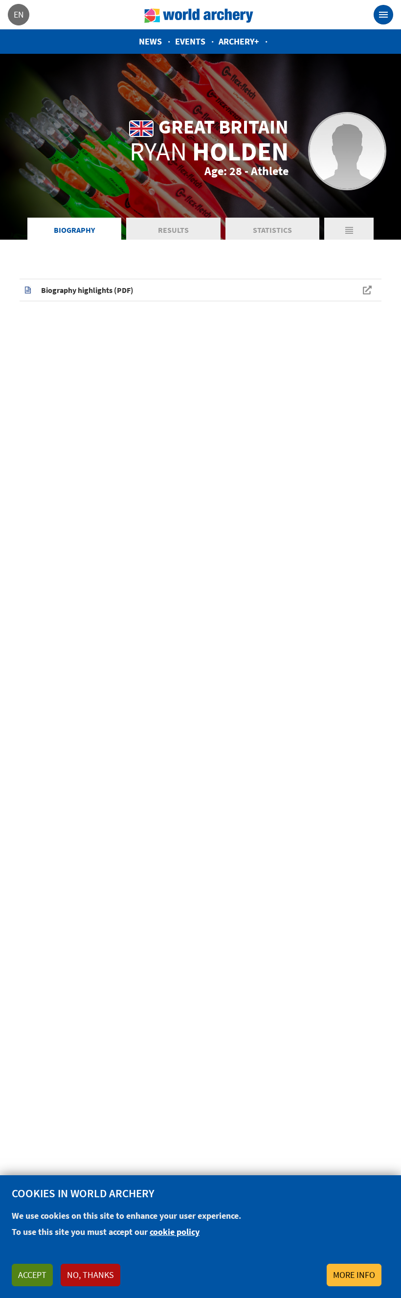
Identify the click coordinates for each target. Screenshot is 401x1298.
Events (190, 41)
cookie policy (175, 1231)
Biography (74, 230)
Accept (32, 1274)
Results (173, 230)
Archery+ (239, 41)
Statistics (272, 230)
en (19, 14)
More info (354, 1274)
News (150, 41)
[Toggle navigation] (383, 14)
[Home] (199, 14)
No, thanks (90, 1274)
